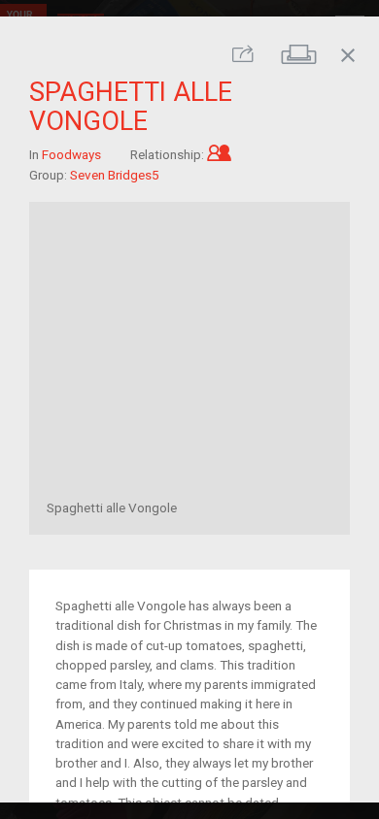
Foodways (71, 154)
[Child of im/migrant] (219, 154)
